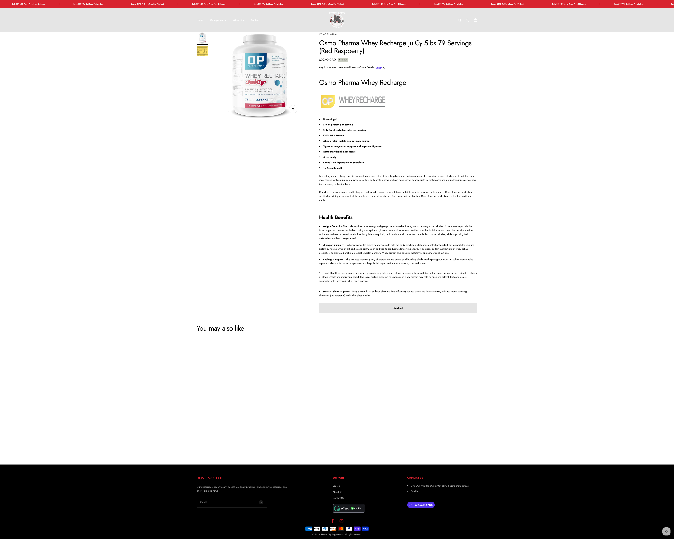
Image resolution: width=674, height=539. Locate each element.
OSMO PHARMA (328, 34)
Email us (415, 491)
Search (336, 486)
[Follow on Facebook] (332, 521)
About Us (238, 20)
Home (200, 20)
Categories (216, 20)
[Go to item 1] (202, 38)
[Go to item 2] (202, 51)
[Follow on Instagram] (341, 521)
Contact (255, 20)
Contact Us (338, 498)
